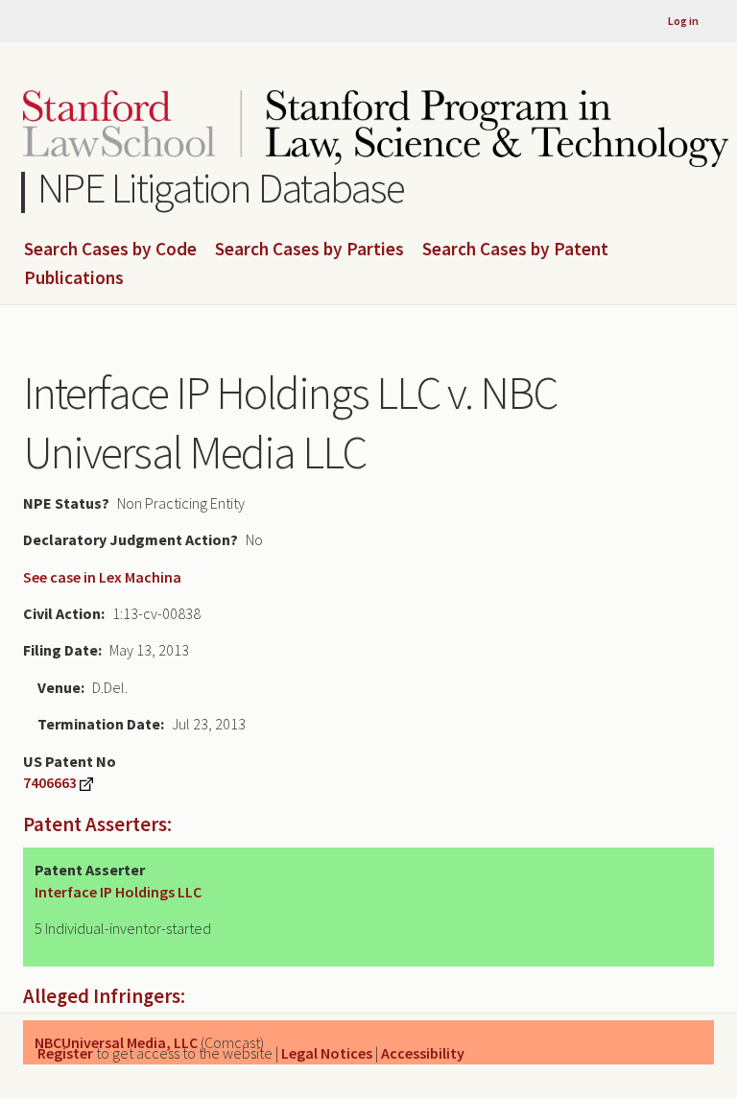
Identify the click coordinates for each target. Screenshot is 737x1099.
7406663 (50, 782)
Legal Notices (326, 1053)
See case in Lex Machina (102, 576)
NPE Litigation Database (221, 187)
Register (65, 1053)
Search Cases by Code (110, 249)
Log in (683, 20)
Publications (74, 278)
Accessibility (422, 1053)
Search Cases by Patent (515, 249)
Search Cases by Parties (309, 249)
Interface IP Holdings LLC (118, 891)
